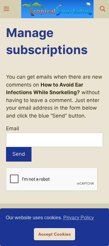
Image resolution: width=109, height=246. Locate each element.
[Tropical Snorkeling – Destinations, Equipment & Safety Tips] (57, 9)
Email (12, 128)
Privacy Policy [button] (78, 217)
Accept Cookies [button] (54, 234)
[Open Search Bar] (102, 9)
